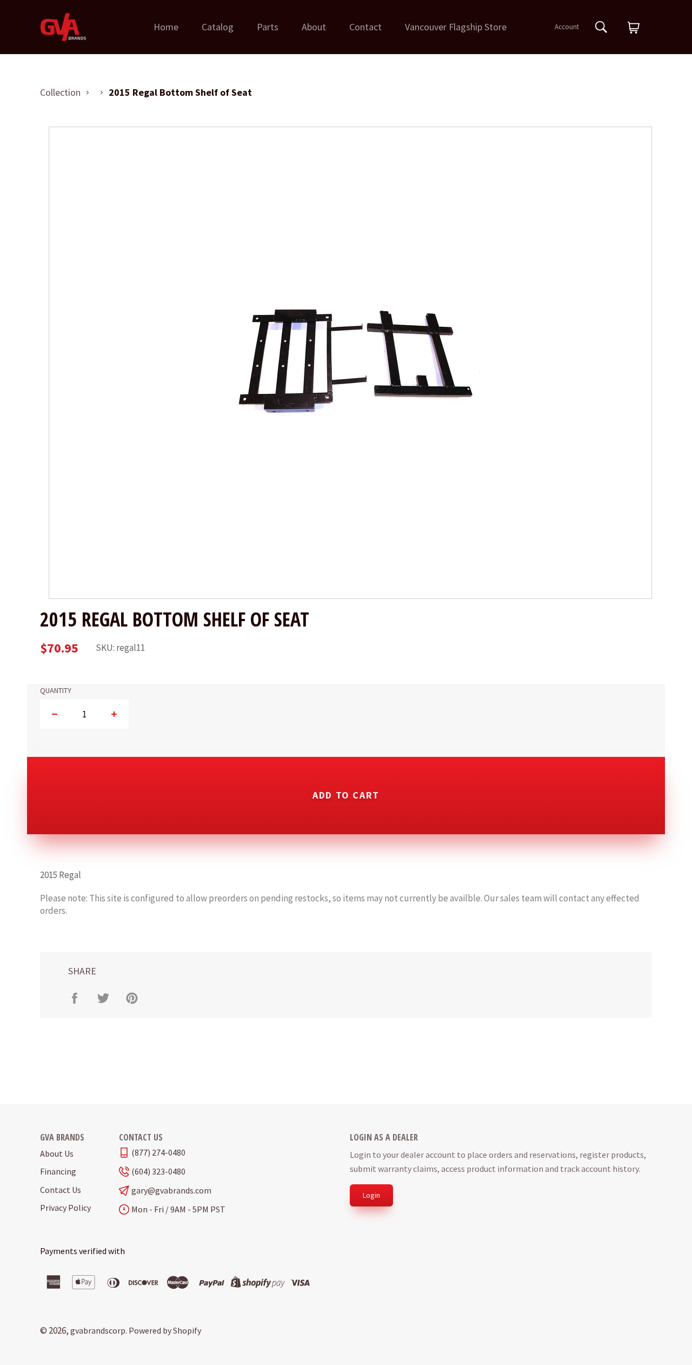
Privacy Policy (65, 1207)
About (314, 27)
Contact (365, 27)
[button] (633, 28)
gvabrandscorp (97, 1330)
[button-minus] (55, 714)
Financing (58, 1171)
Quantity (55, 690)
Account (567, 26)
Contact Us (60, 1189)
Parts (267, 27)
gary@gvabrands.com (171, 1190)
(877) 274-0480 (158, 1153)
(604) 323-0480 (158, 1171)
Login (371, 1195)
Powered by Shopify (165, 1330)
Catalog (218, 27)
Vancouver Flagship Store (456, 27)
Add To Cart (346, 795)
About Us (57, 1153)
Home (166, 27)
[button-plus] (114, 714)
